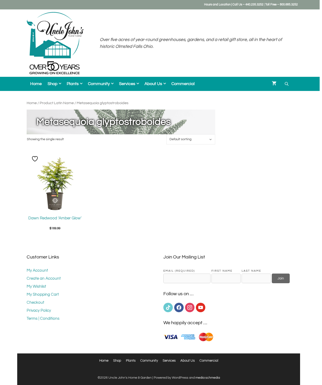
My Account (37, 270)
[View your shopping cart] (274, 84)
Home (36, 84)
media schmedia (207, 377)
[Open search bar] (287, 84)
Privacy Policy (39, 310)
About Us (153, 84)
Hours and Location (217, 4)
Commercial (183, 84)
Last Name (251, 270)
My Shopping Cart (43, 294)
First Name (221, 270)
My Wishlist (36, 286)
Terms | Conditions (43, 318)
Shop (53, 84)
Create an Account (44, 278)
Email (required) (179, 270)
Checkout (35, 302)
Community (99, 84)
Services (127, 84)
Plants (73, 84)
